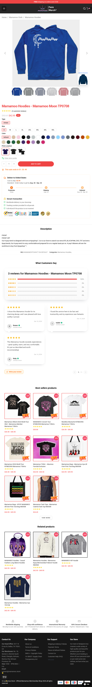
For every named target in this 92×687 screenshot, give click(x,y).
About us (28, 644)
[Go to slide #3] (40, 92)
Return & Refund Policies (56, 650)
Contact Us (52, 653)
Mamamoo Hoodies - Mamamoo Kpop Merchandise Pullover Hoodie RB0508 (45, 563)
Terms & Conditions (32, 647)
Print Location (7, 146)
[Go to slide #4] (51, 92)
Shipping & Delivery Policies (57, 644)
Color (4, 133)
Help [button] (88, 684)
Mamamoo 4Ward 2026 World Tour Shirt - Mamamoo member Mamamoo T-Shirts (16, 424)
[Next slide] (86, 53)
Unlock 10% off (5, 677)
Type (3, 119)
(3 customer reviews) (19, 111)
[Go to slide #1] (16, 92)
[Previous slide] (5, 53)
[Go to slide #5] (63, 92)
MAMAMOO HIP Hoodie (70, 560)
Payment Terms (53, 647)
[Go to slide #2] (28, 92)
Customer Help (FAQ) (55, 656)
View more (46, 518)
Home (4, 17)
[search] (84, 8)
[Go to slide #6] (75, 92)
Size (3, 126)
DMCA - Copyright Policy (33, 653)
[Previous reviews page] (75, 372)
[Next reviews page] (85, 372)
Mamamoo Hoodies (33, 17)
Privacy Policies (30, 650)
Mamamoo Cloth (15, 17)
